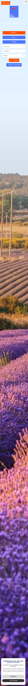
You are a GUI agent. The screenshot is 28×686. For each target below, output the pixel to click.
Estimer (14, 42)
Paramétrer (13, 676)
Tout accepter (13, 680)
